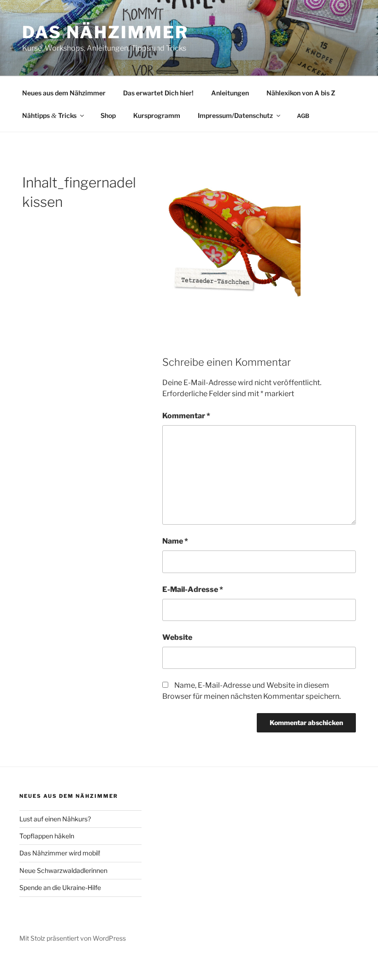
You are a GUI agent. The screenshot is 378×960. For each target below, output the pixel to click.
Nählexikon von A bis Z (300, 93)
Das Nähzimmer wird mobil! (59, 853)
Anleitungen (230, 93)
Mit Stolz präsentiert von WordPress (72, 938)
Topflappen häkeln (46, 836)
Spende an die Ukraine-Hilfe (60, 887)
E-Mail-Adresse (192, 589)
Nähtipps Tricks (49, 115)
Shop (108, 115)
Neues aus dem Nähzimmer (64, 93)
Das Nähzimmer (105, 32)
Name (175, 541)
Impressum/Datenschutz (235, 115)
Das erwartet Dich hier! (158, 93)
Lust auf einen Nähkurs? (55, 819)
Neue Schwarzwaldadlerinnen (63, 870)
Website (177, 637)
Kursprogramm (156, 115)
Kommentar (186, 415)
